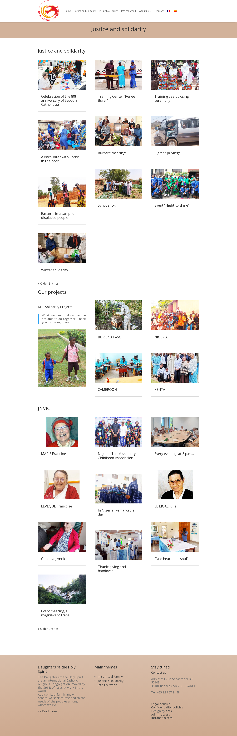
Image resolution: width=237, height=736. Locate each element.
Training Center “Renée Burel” (116, 98)
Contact (159, 10)
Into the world (128, 10)
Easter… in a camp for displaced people (58, 215)
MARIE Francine (53, 453)
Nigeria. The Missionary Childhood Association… (117, 455)
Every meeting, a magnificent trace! (55, 613)
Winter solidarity (54, 270)
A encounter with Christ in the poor (60, 159)
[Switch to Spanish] (175, 11)
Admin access (160, 714)
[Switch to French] (168, 11)
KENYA (159, 389)
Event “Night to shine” (171, 205)
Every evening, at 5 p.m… (174, 453)
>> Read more (47, 711)
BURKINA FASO (110, 337)
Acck (169, 711)
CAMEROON (107, 389)
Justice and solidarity (85, 10)
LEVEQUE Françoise (56, 506)
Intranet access (162, 718)
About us (144, 10)
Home (67, 10)
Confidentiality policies (167, 707)
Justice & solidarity (110, 681)
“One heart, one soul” (171, 558)
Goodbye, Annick (54, 558)
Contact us (158, 672)
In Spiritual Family (108, 10)
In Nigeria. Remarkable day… (116, 512)
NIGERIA (161, 337)
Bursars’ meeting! (112, 153)
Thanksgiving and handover (112, 569)
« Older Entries (48, 283)
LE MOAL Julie (165, 506)
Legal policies (160, 704)
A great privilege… (168, 153)
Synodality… (108, 205)
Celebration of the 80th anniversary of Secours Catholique (60, 100)
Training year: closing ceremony (171, 98)
